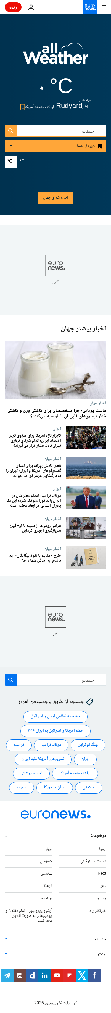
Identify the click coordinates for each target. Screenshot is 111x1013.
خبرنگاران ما (97, 910)
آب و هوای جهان (55, 197)
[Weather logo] (55, 57)
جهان (48, 849)
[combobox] (55, 131)
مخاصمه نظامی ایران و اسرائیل (55, 716)
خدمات (100, 939)
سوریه (22, 787)
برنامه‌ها (46, 898)
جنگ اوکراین (88, 745)
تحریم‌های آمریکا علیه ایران (43, 759)
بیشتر (101, 954)
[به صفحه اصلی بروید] (90, 7)
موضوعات (98, 835)
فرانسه (18, 745)
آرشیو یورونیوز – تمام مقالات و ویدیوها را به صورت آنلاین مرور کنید (28, 916)
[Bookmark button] (21, 107)
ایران (57, 428)
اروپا (102, 849)
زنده (13, 6)
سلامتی (89, 787)
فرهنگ (47, 886)
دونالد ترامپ (51, 745)
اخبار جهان (98, 403)
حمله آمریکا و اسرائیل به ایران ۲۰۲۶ (55, 731)
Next (102, 873)
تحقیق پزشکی (31, 773)
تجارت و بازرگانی (93, 861)
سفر (103, 886)
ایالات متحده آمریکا (75, 773)
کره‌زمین (46, 861)
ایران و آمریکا (54, 787)
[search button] (11, 131)
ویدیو (101, 898)
